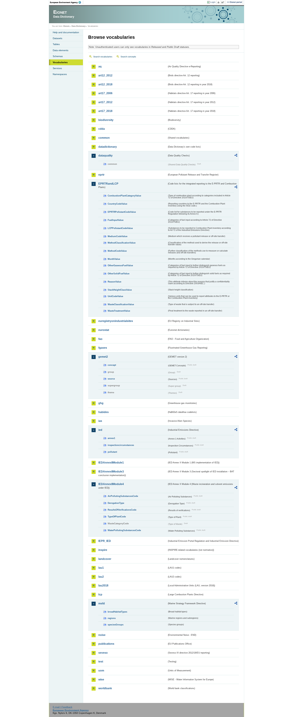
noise (101, 635)
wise (101, 679)
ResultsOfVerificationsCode (122, 510)
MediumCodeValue (117, 236)
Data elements (60, 50)
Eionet (66, 26)
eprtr (101, 174)
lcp (100, 594)
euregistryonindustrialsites (115, 321)
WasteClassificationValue (121, 304)
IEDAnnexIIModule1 (111, 462)
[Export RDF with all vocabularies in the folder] (236, 156)
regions (112, 618)
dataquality (105, 155)
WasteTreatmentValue (119, 311)
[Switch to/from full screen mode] (223, 2)
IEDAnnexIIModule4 (111, 484)
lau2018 (103, 585)
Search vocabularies (102, 57)
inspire (102, 550)
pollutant (112, 452)
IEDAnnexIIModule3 (111, 471)
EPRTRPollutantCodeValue (122, 212)
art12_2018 (105, 84)
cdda (101, 128)
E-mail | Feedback (62, 707)
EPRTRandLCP (108, 183)
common (104, 137)
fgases (102, 347)
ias (100, 420)
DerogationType (116, 503)
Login (213, 2)
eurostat (103, 330)
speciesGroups (115, 624)
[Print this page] (219, 2)
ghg (100, 403)
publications (106, 643)
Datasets (57, 38)
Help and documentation (66, 32)
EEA (66, 2)
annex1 (111, 438)
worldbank (105, 688)
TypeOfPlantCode (117, 516)
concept (112, 365)
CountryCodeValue (117, 204)
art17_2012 (105, 102)
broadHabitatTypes (117, 611)
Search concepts (128, 57)
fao (100, 339)
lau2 (101, 576)
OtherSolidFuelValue (118, 273)
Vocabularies (60, 62)
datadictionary (107, 146)
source (111, 378)
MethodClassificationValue (121, 242)
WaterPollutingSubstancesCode (124, 530)
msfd (101, 603)
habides (103, 412)
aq (100, 66)
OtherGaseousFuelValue (120, 265)
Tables (56, 44)
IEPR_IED (104, 541)
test (100, 661)
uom (101, 670)
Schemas (58, 56)
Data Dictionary (78, 26)
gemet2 (103, 356)
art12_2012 (105, 75)
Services (57, 68)
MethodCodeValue (117, 251)
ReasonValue (114, 281)
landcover (104, 558)
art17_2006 (105, 93)
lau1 (101, 567)
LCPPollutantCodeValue (120, 228)
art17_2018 (105, 111)
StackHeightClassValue (120, 290)
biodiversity (105, 120)
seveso (103, 652)
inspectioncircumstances (121, 445)
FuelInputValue (115, 220)
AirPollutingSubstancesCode (123, 496)
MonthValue (114, 259)
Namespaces (60, 74)
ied (100, 429)
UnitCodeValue (115, 296)
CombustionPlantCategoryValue (124, 195)
